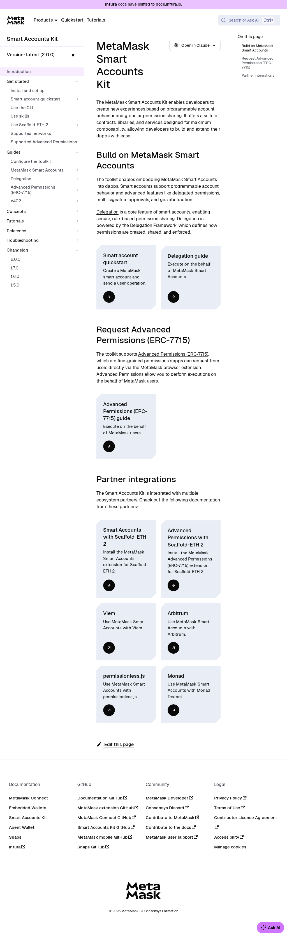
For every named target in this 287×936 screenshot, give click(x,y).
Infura (14, 847)
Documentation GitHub (99, 798)
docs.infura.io (168, 4)
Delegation (107, 212)
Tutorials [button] (15, 221)
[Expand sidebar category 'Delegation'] (78, 179)
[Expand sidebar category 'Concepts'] (78, 211)
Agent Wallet (21, 827)
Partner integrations (258, 75)
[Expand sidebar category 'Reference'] (78, 231)
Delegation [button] (21, 178)
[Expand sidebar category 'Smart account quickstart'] (78, 99)
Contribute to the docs (168, 827)
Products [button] (43, 20)
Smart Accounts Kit (28, 817)
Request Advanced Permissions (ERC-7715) (258, 63)
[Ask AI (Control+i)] (270, 927)
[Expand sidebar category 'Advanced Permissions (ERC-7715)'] (78, 190)
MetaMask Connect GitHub (104, 817)
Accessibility (226, 837)
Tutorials (96, 20)
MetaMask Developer (167, 798)
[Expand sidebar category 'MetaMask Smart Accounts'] (78, 170)
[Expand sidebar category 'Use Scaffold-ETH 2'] (78, 125)
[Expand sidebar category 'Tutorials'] (78, 221)
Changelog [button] (17, 250)
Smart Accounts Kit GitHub (103, 827)
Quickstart (72, 20)
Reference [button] (16, 230)
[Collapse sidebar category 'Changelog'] (78, 250)
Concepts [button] (16, 211)
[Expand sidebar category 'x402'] (78, 201)
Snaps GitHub (91, 847)
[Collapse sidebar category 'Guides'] (78, 152)
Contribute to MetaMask (170, 817)
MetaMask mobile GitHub (102, 837)
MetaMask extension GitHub (105, 807)
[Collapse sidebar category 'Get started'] (78, 81)
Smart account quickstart (35, 99)
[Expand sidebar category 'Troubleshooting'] (78, 240)
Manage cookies (230, 847)
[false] (109, 297)
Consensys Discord (165, 807)
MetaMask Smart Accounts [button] (37, 170)
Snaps (15, 837)
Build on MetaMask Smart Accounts (258, 48)
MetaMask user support (169, 837)
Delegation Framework (153, 225)
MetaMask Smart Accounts (189, 179)
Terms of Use (227, 807)
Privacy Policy (228, 798)
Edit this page (119, 744)
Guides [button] (13, 152)
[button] (42, 54)
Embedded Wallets (27, 807)
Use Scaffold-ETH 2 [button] (29, 124)
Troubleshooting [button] (23, 240)
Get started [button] (18, 81)
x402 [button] (16, 200)
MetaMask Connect (28, 798)
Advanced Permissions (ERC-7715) (173, 354)
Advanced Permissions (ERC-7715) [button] (33, 189)
